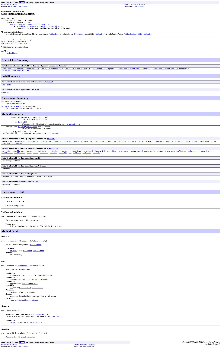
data (3, 85)
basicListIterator (42, 151)
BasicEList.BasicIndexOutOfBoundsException (20, 69)
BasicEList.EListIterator (76, 69)
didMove (114, 151)
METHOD (25, 6)
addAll (9, 151)
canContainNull (76, 151)
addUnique (57, 141)
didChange (96, 151)
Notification (57, 26)
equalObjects (142, 151)
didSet (132, 151)
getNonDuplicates (178, 151)
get (129, 141)
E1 (61, 69)
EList (140, 34)
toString (77, 153)
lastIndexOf (159, 141)
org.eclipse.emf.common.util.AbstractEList (31, 24)
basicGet (84, 141)
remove (187, 141)
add (19, 117)
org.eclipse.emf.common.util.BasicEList (33, 26)
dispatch (21, 122)
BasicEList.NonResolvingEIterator (132, 69)
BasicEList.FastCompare (103, 69)
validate (96, 153)
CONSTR (20, 6)
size (9, 85)
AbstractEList (52, 148)
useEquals (87, 153)
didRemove (123, 151)
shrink (213, 141)
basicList (94, 141)
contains (116, 141)
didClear (105, 151)
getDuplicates (163, 151)
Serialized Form (11, 53)
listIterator (7, 153)
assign (76, 141)
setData (195, 141)
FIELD (15, 6)
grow (134, 141)
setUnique (204, 141)
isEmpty (149, 141)
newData (21, 131)
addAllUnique (7, 141)
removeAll (44, 153)
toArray (10, 143)
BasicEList (12, 41)
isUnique (200, 151)
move (168, 141)
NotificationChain (130, 34)
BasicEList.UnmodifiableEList (14, 70)
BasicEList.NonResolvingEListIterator (169, 69)
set (70, 153)
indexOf (141, 141)
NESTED (9, 6)
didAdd (87, 151)
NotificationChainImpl (11, 101)
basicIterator (27, 151)
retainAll (63, 153)
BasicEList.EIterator (50, 69)
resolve (53, 153)
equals (152, 151)
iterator (209, 151)
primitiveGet (177, 141)
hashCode (191, 151)
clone (108, 141)
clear (102, 141)
